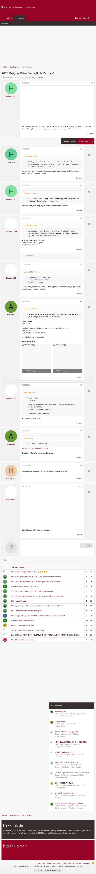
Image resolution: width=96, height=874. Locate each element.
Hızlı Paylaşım (60, 726)
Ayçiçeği (58, 798)
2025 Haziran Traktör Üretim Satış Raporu (26, 611)
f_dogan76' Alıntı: (30, 193)
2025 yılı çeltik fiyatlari (19, 601)
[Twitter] (26, 852)
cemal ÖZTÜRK (11, 231)
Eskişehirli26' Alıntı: (31, 309)
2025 (28, 77)
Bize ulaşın (40, 863)
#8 (81, 431)
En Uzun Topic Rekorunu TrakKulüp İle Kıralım (72, 773)
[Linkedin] (13, 852)
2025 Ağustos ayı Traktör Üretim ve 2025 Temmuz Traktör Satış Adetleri (37, 606)
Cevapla (89, 133)
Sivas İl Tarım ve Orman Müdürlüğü (35, 448)
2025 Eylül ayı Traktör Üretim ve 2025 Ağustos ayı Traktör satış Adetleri (37, 596)
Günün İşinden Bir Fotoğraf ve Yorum (69, 803)
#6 (81, 301)
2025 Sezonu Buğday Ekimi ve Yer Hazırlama (27, 630)
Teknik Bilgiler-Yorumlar (64, 716)
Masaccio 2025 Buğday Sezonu (22, 625)
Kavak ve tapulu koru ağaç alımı (67, 732)
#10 (80, 486)
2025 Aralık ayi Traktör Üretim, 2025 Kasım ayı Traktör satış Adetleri (36, 577)
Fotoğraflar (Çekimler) (63, 746)
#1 (92, 83)
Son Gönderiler (56, 705)
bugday (34, 77)
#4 (81, 218)
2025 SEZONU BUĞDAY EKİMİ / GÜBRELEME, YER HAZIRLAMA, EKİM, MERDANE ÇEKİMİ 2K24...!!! (45, 635)
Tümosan (58, 757)
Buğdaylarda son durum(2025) (22, 620)
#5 (81, 264)
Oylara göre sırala (86, 141)
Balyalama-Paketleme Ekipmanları (68, 767)
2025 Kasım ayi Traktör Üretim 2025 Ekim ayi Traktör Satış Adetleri (35, 581)
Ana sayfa (86, 863)
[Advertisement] (48, 44)
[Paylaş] (88, 83)
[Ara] (92, 18)
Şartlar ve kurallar (53, 863)
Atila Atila (11, 315)
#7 (81, 385)
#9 (81, 465)
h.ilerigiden (11, 479)
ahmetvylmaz (11, 398)
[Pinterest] (17, 852)
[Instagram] (8, 852)
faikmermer (7, 77)
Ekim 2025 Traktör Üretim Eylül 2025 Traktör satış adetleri (32, 591)
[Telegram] (21, 852)
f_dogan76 (11, 162)
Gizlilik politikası (68, 863)
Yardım (78, 863)
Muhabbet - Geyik (61, 777)
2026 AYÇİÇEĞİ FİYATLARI (64, 783)
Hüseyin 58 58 (11, 500)
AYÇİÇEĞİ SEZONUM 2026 (64, 793)
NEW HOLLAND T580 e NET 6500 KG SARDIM (71, 742)
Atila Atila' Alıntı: (30, 392)
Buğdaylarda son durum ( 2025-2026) (24, 586)
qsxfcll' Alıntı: (29, 438)
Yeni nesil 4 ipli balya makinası (66, 762)
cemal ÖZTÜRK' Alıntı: (32, 272)
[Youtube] (30, 852)
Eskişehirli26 (11, 278)
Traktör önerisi (60, 721)
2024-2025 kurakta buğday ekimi (23, 640)
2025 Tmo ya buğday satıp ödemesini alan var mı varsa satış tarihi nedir (38, 615)
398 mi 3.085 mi (60, 711)
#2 (81, 149)
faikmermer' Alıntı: (31, 156)
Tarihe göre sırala (69, 141)
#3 (81, 186)
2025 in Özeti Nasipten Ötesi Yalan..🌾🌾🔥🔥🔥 (29, 572)
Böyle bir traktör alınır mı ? (64, 752)
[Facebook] (4, 852)
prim (41, 77)
